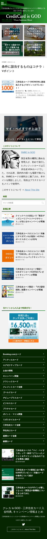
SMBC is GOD (28, 152)
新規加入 (40, 95)
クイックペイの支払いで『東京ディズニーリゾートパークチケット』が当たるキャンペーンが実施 (30, 219)
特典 (24, 97)
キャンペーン (28, 93)
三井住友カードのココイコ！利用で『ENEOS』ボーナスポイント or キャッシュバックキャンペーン (30, 254)
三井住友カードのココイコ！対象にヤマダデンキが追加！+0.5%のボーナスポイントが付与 (30, 236)
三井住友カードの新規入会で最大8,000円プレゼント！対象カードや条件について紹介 (30, 473)
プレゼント (22, 95)
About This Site (32, 189)
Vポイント (36, 91)
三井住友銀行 (31, 95)
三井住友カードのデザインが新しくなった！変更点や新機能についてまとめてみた (30, 490)
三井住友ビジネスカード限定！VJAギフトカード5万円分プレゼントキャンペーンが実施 (30, 272)
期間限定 (19, 97)
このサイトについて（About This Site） (23, 529)
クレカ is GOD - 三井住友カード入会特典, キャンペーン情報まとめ (23, 509)
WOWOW (19, 93)
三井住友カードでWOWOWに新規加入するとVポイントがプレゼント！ (30, 85)
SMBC (30, 91)
